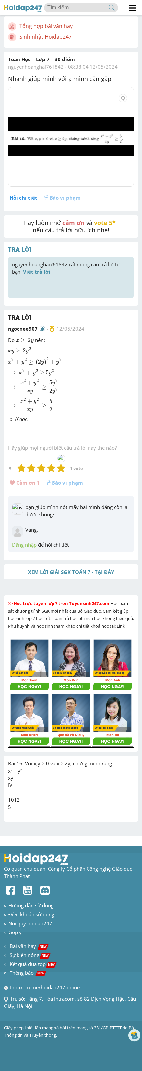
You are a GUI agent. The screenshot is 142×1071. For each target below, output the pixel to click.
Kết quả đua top (32, 964)
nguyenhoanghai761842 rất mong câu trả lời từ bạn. (66, 268)
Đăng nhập (24, 544)
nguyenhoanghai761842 (36, 66)
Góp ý (15, 932)
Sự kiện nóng (29, 955)
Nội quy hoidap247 (30, 923)
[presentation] (17, 341)
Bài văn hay (27, 946)
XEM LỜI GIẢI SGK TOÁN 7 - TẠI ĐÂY (71, 572)
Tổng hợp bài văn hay (46, 26)
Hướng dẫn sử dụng (30, 905)
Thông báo (27, 973)
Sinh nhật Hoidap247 (45, 36)
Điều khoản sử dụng (31, 914)
